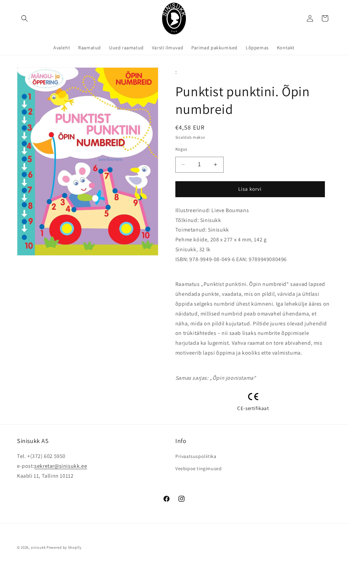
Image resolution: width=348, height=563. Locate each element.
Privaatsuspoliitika (195, 456)
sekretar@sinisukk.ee (60, 466)
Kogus (181, 149)
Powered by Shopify (64, 547)
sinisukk (38, 547)
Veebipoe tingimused (198, 468)
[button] (24, 18)
